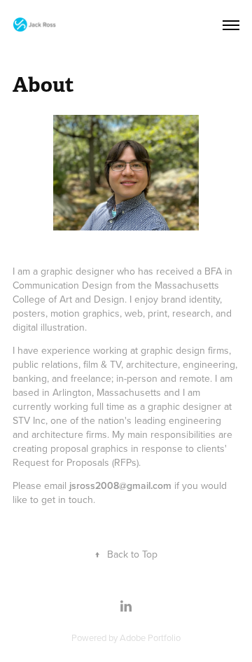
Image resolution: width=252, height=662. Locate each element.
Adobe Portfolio (150, 637)
